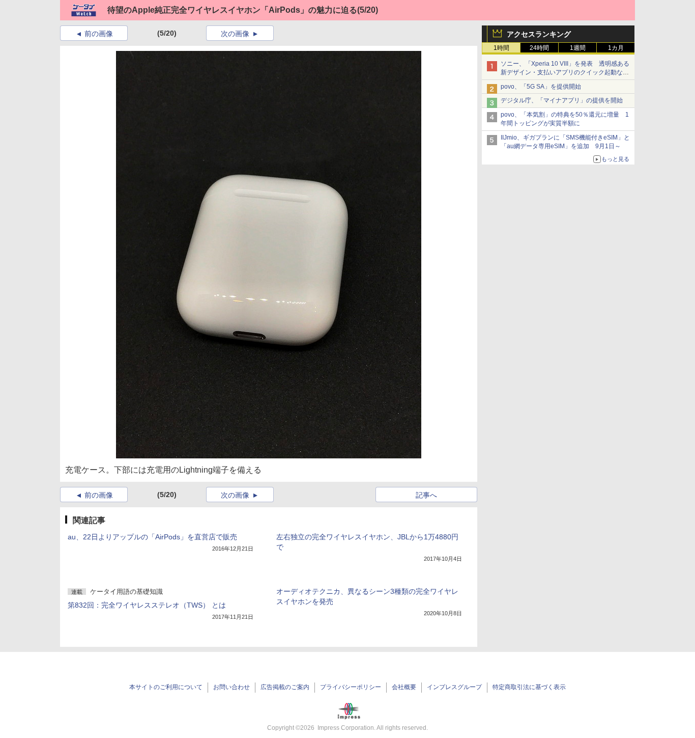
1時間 (501, 47)
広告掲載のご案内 (284, 687)
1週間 (578, 47)
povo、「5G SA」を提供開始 (541, 86)
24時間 (539, 47)
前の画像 (98, 34)
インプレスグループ (454, 687)
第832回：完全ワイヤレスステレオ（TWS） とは (147, 605)
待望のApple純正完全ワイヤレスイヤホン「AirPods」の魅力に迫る (232, 10)
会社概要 (404, 687)
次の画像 (235, 34)
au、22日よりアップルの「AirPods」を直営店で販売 (152, 537)
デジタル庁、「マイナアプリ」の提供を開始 (562, 100)
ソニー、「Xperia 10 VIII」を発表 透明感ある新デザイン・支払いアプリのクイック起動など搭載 (565, 72)
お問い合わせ (231, 687)
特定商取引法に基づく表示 (529, 687)
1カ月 (616, 47)
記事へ (426, 495)
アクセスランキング (539, 34)
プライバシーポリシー (350, 687)
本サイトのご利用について (165, 687)
